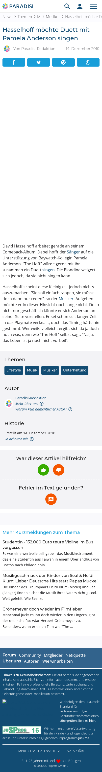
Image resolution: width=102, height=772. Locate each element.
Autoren (31, 661)
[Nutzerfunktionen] (80, 6)
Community (30, 655)
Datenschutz (49, 751)
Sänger (73, 252)
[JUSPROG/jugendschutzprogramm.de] (21, 730)
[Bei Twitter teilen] (38, 62)
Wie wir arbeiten (57, 661)
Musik (32, 370)
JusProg (83, 738)
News (7, 16)
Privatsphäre (74, 751)
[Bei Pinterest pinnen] (63, 62)
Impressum (26, 751)
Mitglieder (53, 655)
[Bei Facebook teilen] (13, 62)
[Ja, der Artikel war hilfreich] (43, 470)
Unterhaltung (74, 370)
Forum (9, 655)
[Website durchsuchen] (67, 6)
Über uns (11, 661)
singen (48, 270)
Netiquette (76, 655)
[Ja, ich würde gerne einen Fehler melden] (51, 499)
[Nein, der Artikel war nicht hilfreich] (58, 470)
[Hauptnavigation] (93, 6)
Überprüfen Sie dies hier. (78, 720)
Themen (25, 16)
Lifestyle (13, 370)
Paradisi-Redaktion (31, 398)
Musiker (53, 16)
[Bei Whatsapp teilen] (88, 62)
